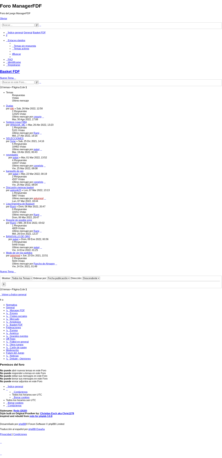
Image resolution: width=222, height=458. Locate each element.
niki (12, 108)
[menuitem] (6, 35)
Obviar (3, 18)
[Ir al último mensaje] (43, 116)
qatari (37, 149)
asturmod (38, 198)
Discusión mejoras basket (20, 187)
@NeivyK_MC (18, 125)
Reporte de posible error (19, 220)
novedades (12, 155)
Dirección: (76, 278)
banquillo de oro (14, 171)
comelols (38, 165)
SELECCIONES (15, 138)
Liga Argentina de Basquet (20, 204)
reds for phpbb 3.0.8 (40, 416)
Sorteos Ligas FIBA (16, 122)
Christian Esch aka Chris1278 (57, 413)
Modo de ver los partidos (19, 253)
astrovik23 (15, 190)
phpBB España (36, 429)
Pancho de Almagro (44, 263)
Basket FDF (10, 71)
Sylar (13, 141)
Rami (36, 133)
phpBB (22, 424)
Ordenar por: (40, 278)
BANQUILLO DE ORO (18, 236)
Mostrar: (6, 278)
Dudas (9, 106)
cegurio (38, 116)
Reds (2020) (20, 410)
